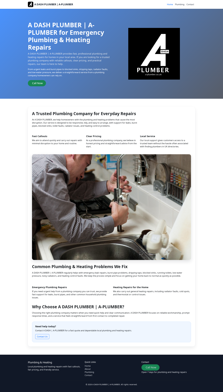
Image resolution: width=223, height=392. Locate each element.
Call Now (37, 83)
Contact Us (42, 336)
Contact (190, 4)
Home (170, 4)
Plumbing (179, 4)
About (88, 369)
